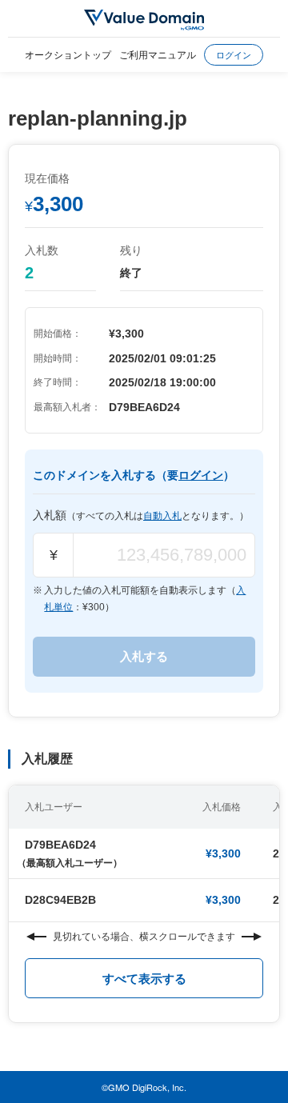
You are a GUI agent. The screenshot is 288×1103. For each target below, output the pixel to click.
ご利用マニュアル (157, 54)
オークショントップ (68, 54)
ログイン (233, 54)
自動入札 (162, 516)
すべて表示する (144, 978)
